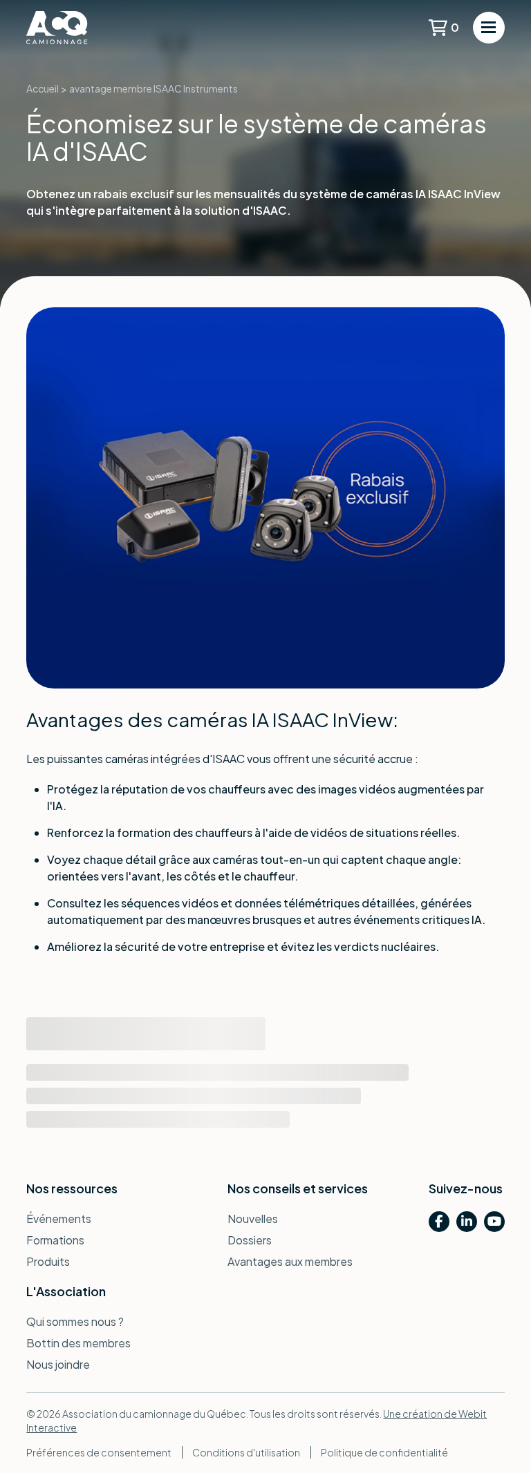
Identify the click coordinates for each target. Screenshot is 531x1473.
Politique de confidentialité (384, 1452)
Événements (58, 1218)
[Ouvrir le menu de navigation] (489, 28)
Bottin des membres (78, 1343)
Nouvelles (252, 1218)
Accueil (42, 88)
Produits (48, 1261)
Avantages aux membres (290, 1261)
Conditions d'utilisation (246, 1452)
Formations (55, 1240)
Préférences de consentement (98, 1452)
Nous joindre (58, 1364)
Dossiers (249, 1240)
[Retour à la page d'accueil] (78, 27)
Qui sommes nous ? (75, 1321)
